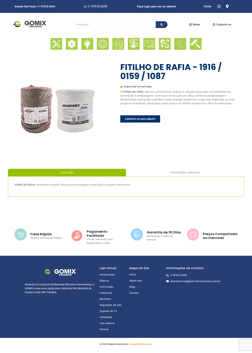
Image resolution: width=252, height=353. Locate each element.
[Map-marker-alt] (227, 6)
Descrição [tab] (67, 172)
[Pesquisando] (162, 24)
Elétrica (104, 280)
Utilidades (106, 317)
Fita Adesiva (107, 323)
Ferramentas (107, 274)
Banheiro (105, 298)
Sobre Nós (135, 280)
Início (132, 274)
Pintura (104, 329)
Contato (134, 292)
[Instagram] (219, 6)
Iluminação (106, 286)
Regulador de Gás (111, 304)
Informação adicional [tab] (185, 172)
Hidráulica (106, 292)
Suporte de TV (108, 311)
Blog (132, 286)
